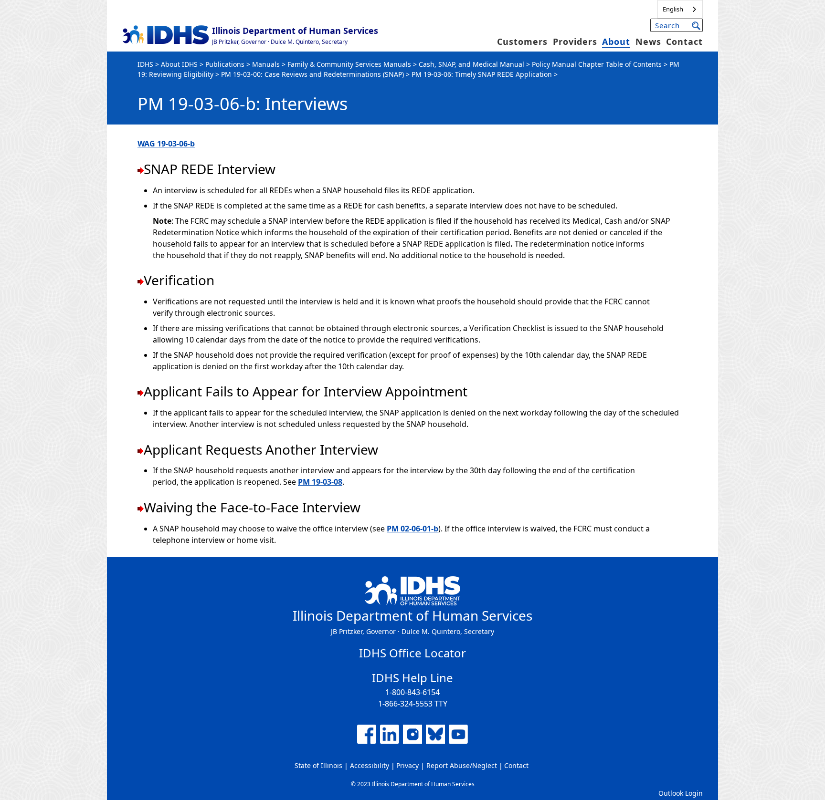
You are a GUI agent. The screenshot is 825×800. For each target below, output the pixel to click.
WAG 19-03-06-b (166, 143)
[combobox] (680, 9)
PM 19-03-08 (320, 482)
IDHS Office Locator (412, 653)
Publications (224, 64)
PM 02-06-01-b (412, 528)
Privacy (407, 765)
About (616, 41)
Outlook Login (680, 793)
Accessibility (369, 765)
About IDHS (179, 64)
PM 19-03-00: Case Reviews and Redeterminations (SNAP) (312, 74)
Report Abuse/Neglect (461, 765)
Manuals (266, 64)
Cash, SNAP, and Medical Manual (471, 64)
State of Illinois (318, 765)
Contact (684, 41)
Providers (575, 41)
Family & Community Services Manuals (349, 64)
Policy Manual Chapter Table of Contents (597, 64)
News (648, 41)
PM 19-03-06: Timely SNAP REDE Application (482, 74)
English (673, 9)
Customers (522, 41)
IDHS (145, 64)
